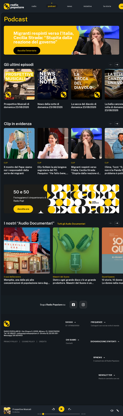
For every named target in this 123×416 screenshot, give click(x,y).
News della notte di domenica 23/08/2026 (50, 106)
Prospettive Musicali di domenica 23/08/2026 (16, 106)
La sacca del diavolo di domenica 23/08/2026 (83, 106)
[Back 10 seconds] (53, 409)
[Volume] (112, 410)
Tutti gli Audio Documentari (71, 224)
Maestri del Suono (61, 277)
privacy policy (11, 342)
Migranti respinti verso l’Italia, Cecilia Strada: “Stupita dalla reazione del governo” (86, 170)
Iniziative (88, 6)
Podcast (52, 6)
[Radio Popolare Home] (14, 6)
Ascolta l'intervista (26, 50)
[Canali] (117, 410)
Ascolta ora (23, 209)
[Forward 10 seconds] (69, 409)
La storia (107, 6)
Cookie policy (28, 342)
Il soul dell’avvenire (12, 277)
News (69, 6)
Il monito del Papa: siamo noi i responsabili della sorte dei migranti (18, 170)
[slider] (43, 414)
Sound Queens (108, 277)
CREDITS (42, 342)
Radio (34, 6)
